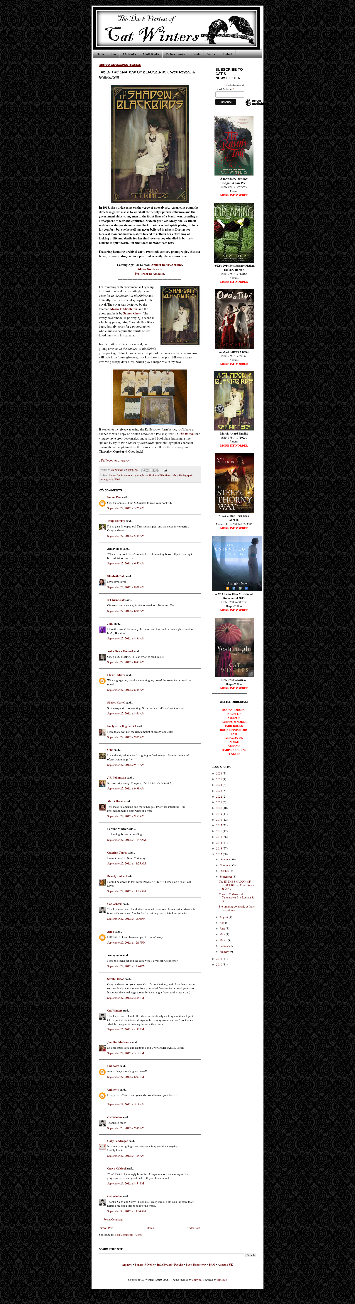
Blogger (221, 1279)
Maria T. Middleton (123, 309)
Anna (110, 932)
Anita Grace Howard (120, 651)
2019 (219, 814)
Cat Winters (117, 469)
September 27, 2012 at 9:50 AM (125, 816)
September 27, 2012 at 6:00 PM (125, 1077)
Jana (110, 624)
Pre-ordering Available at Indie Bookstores (237, 908)
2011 (219, 959)
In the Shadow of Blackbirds (156, 475)
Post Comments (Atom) (128, 1234)
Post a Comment (113, 1219)
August (224, 917)
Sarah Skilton (115, 979)
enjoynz (196, 1279)
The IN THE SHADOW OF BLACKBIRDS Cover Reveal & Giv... (237, 885)
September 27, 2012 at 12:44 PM (126, 966)
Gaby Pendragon (117, 1141)
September (226, 876)
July (222, 923)
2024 (219, 785)
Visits (211, 54)
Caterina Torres (117, 852)
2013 (219, 848)
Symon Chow (132, 313)
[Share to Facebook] (154, 470)
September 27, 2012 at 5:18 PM (125, 1053)
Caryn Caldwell (116, 1168)
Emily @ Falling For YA (121, 726)
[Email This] (143, 470)
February (225, 946)
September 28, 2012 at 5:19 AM (125, 1104)
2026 (219, 773)
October (225, 871)
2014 (219, 843)
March (224, 940)
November (226, 865)
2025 (219, 779)
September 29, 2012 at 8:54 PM (125, 1183)
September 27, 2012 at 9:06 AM (125, 737)
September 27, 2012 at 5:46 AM (125, 536)
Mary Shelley (179, 475)
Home (101, 54)
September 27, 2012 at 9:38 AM (125, 788)
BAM (212, 1264)
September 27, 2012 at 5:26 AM (125, 508)
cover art (128, 475)
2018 (219, 819)
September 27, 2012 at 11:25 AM (126, 863)
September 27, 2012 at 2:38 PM (125, 998)
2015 (219, 837)
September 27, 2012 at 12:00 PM (126, 918)
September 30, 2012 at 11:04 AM (126, 1211)
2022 (219, 796)
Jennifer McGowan (119, 1042)
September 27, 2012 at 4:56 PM (125, 1029)
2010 (219, 964)
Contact (227, 54)
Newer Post (106, 1228)
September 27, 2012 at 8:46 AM (125, 690)
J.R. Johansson (116, 777)
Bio (113, 54)
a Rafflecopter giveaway (114, 460)
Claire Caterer (116, 675)
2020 (219, 808)
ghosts (138, 475)
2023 (219, 791)
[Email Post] (164, 469)
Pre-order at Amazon (149, 273)
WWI (117, 479)
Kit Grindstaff (116, 600)
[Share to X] (150, 470)
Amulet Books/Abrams (166, 264)
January (224, 951)
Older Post (193, 1228)
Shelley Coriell (116, 702)
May (223, 934)
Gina (110, 750)
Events (195, 54)
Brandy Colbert (117, 876)
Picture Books (175, 54)
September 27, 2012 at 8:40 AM (125, 662)
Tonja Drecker (116, 521)
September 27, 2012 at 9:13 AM (125, 765)
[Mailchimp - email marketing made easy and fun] (257, 105)
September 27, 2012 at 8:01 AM (125, 587)
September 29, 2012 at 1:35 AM (125, 1155)
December (226, 859)
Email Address (224, 89)
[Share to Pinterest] (157, 470)
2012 (219, 854)
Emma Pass (114, 497)
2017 (219, 825)
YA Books (129, 54)
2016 (219, 831)
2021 (219, 802)
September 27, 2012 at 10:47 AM (126, 840)
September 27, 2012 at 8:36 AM (125, 638)
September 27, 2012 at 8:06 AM (125, 611)
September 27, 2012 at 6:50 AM (125, 563)
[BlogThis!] (147, 470)
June (223, 928)
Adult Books (151, 54)
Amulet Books (116, 475)
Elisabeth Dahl (116, 576)
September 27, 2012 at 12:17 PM (126, 942)
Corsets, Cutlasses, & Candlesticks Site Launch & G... (236, 897)
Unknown (113, 1066)
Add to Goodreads (149, 269)
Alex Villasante (116, 801)
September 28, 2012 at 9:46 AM (125, 1128)
